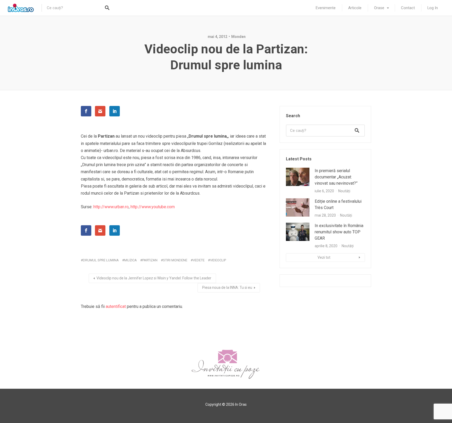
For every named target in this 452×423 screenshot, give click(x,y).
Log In (432, 7)
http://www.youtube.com (153, 206)
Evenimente (326, 7)
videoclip (218, 260)
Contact (408, 7)
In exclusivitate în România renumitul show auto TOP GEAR (339, 232)
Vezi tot (324, 257)
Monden (238, 37)
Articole (354, 7)
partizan (149, 260)
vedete (199, 260)
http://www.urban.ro (111, 206)
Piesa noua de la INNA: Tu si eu (227, 287)
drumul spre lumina (101, 260)
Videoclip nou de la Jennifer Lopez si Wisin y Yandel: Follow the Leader (154, 278)
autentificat (116, 306)
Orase (379, 7)
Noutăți (344, 191)
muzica (130, 260)
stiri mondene (175, 260)
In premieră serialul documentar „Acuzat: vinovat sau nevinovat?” (336, 177)
